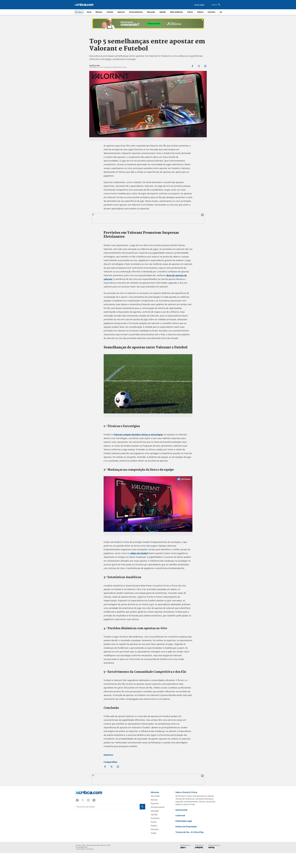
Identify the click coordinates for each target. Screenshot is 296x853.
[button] (192, 66)
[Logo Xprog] (212, 848)
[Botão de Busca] (142, 806)
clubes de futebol (139, 553)
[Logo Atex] (184, 848)
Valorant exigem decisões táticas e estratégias (138, 434)
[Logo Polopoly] (199, 848)
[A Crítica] (83, 4)
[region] (148, 23)
